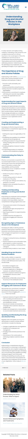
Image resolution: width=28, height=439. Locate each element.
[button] (26, 7)
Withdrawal (14, 423)
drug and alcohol (21, 76)
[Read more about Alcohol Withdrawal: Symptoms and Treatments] (14, 409)
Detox (9, 398)
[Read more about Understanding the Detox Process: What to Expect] (14, 385)
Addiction (5, 398)
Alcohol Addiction (7, 423)
